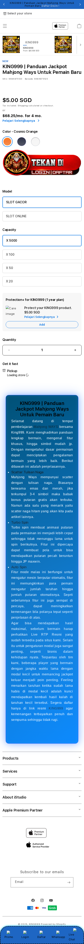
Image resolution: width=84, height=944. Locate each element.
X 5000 (11, 240)
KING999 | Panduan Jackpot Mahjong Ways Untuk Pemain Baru (42, 4)
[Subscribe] (68, 882)
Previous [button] (4, 4)
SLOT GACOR (16, 202)
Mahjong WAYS (46, 426)
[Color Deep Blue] (21, 141)
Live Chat (72, 937)
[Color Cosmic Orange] (7, 141)
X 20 (9, 281)
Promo (8, 937)
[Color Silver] (35, 141)
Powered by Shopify (53, 924)
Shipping (23, 105)
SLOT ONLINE (16, 216)
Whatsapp (58, 937)
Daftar (41, 937)
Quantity (9, 340)
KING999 (56, 708)
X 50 (9, 268)
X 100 (10, 254)
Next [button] (80, 4)
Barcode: (29, 79)
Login (25, 937)
